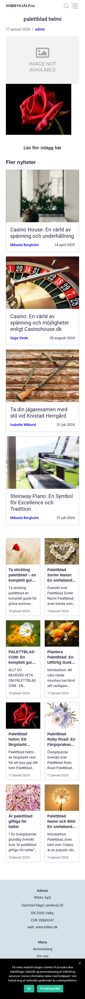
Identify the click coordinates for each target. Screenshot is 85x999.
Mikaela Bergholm (24, 245)
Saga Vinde (19, 338)
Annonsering (42, 949)
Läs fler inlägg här (42, 147)
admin (40, 29)
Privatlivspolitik (50, 988)
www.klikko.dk (47, 927)
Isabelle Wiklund (23, 425)
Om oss (42, 956)
